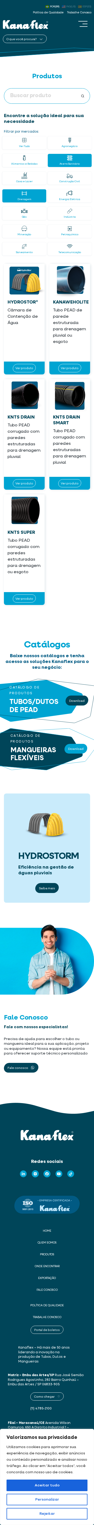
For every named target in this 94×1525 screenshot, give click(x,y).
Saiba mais (47, 888)
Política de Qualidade (48, 12)
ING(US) (71, 6)
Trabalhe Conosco (79, 12)
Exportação (47, 1278)
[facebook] (47, 1173)
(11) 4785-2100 (41, 1408)
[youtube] (59, 1173)
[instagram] (35, 1173)
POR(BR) (55, 6)
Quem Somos (47, 1242)
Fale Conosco (47, 1290)
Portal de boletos (47, 1329)
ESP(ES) (87, 6)
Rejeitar (47, 1514)
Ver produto (24, 368)
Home (47, 1231)
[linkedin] (23, 1173)
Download (77, 700)
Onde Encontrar (47, 1266)
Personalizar (47, 1499)
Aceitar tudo (47, 1485)
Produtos (47, 1254)
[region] (47, 1477)
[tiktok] (70, 1173)
